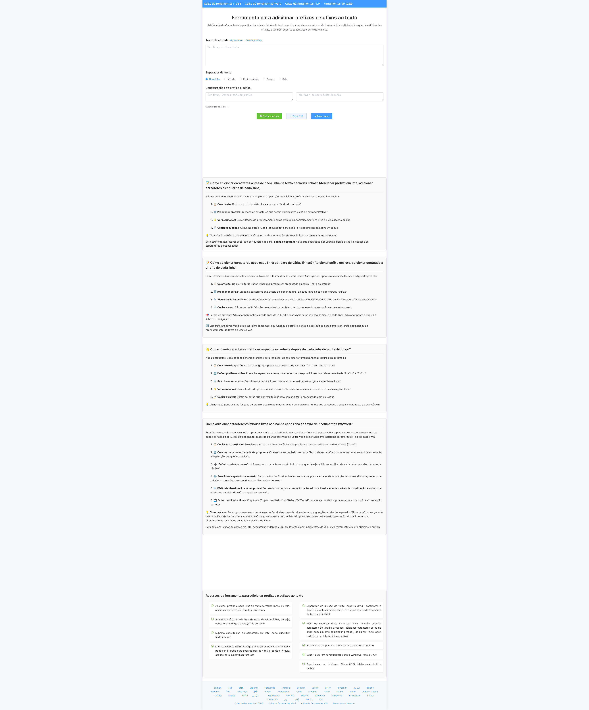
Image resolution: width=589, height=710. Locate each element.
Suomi (353, 691)
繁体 (241, 687)
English (218, 687)
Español (254, 687)
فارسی (255, 695)
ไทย (228, 691)
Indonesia (215, 691)
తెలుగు (309, 699)
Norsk (327, 691)
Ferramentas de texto (338, 3)
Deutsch (301, 687)
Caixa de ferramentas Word (263, 3)
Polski (299, 691)
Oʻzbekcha (272, 699)
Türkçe (267, 691)
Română (290, 695)
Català (370, 695)
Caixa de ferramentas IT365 (222, 3)
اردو (286, 699)
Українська (274, 695)
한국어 (328, 687)
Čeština (218, 695)
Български (355, 695)
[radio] (213, 79)
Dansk (340, 691)
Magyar (305, 695)
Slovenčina (337, 695)
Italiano (370, 687)
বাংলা (320, 699)
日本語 (315, 687)
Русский (343, 687)
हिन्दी (256, 691)
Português (270, 687)
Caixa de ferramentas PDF (302, 3)
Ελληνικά (320, 695)
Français (286, 687)
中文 (230, 687)
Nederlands (284, 691)
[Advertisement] (294, 149)
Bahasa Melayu (370, 691)
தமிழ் (297, 699)
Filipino (232, 695)
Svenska (313, 691)
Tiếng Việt (242, 691)
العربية (357, 687)
